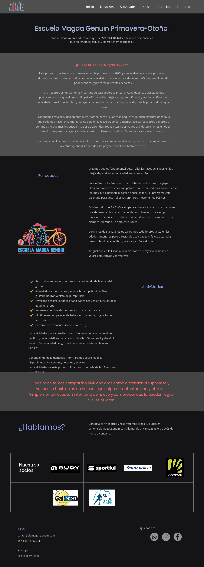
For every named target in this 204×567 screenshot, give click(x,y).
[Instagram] (166, 537)
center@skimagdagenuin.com (107, 428)
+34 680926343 (32, 541)
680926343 (150, 428)
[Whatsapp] (154, 537)
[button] (129, 6)
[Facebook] (178, 537)
